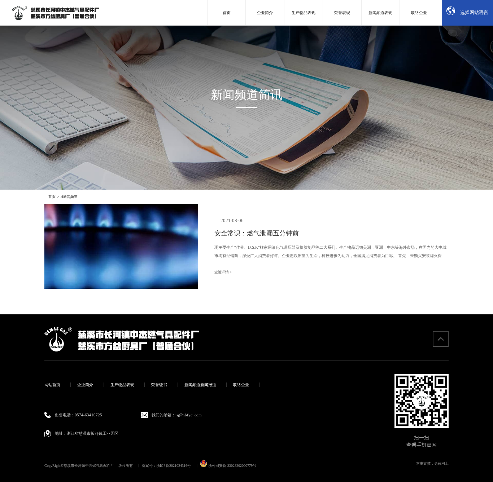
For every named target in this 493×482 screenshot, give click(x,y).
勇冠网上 (441, 463)
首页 (227, 12)
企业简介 (265, 12)
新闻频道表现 (380, 12)
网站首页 (52, 384)
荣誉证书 (159, 384)
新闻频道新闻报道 (200, 384)
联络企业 (419, 12)
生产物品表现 (303, 12)
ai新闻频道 (69, 197)
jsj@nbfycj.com (188, 415)
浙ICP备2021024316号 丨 (177, 466)
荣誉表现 (342, 12)
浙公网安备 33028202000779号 (231, 466)
